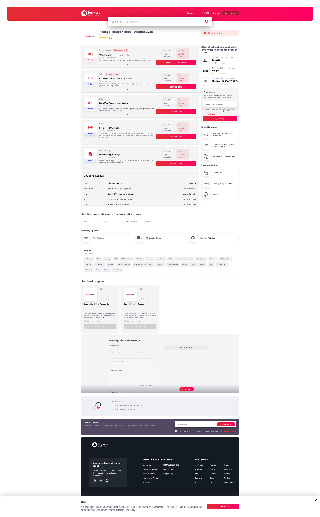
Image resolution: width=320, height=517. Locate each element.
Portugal (198, 478)
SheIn (85, 222)
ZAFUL (148, 222)
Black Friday (168, 469)
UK (211, 482)
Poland (227, 473)
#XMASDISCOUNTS (171, 465)
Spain (212, 478)
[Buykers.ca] (93, 13)
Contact (146, 482)
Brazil (226, 465)
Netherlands (229, 482)
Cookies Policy (229, 431)
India (197, 473)
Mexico (213, 473)
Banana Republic (131, 222)
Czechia (198, 469)
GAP (105, 222)
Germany (228, 469)
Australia (199, 465)
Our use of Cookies (151, 478)
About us (147, 465)
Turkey (227, 478)
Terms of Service (150, 469)
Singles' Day (168, 473)
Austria (213, 465)
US (196, 482)
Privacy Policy (148, 473)
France (212, 469)
